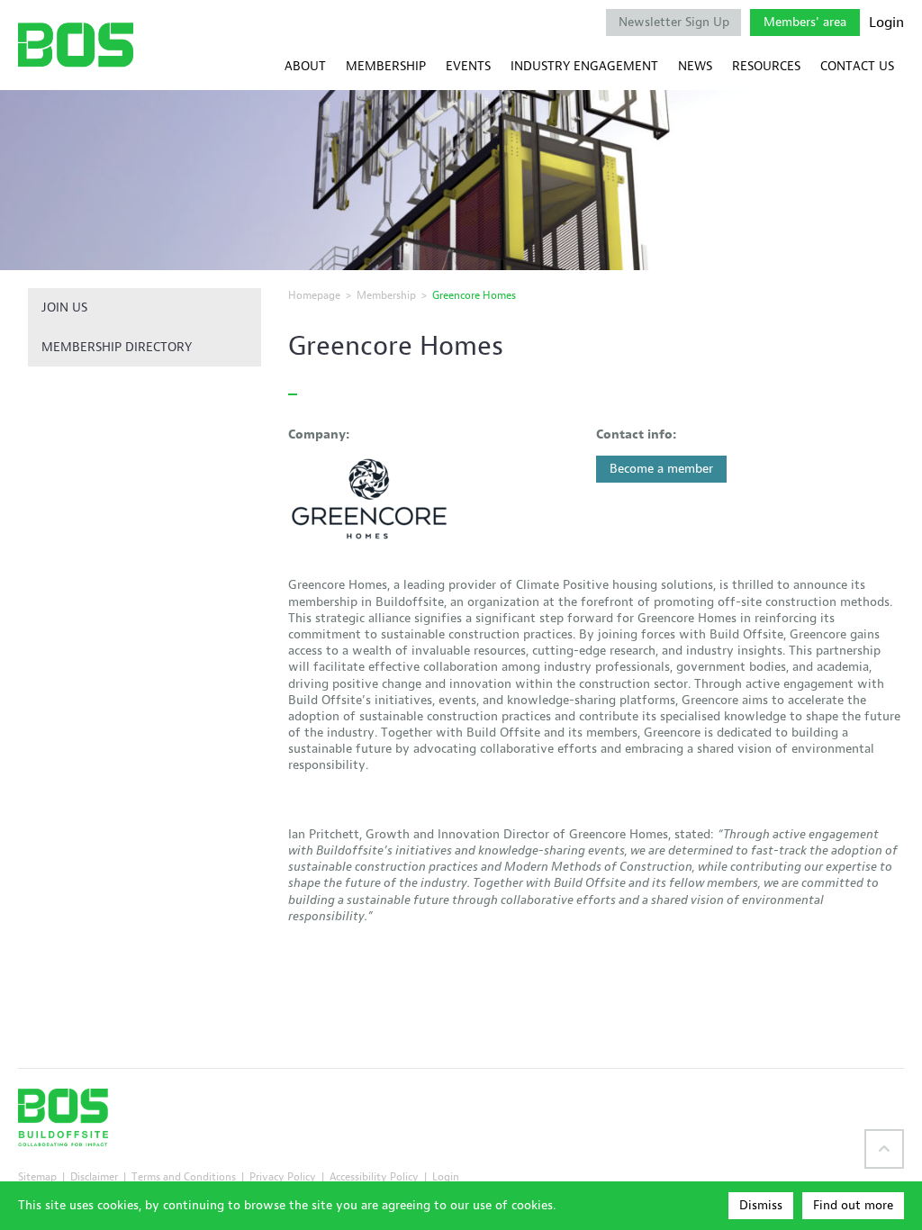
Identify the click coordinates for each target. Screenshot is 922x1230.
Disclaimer (94, 1176)
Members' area (805, 22)
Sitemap (37, 1176)
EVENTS (468, 66)
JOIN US (64, 307)
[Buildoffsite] (75, 45)
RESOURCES (766, 66)
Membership (386, 295)
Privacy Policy (282, 1176)
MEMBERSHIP (386, 66)
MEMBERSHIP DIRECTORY (116, 347)
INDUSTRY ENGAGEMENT (584, 66)
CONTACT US (857, 66)
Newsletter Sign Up (674, 22)
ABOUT (305, 66)
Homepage (314, 295)
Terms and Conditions (183, 1176)
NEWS (695, 66)
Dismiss (760, 1205)
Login (886, 23)
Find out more (853, 1205)
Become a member (661, 468)
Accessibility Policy (374, 1176)
